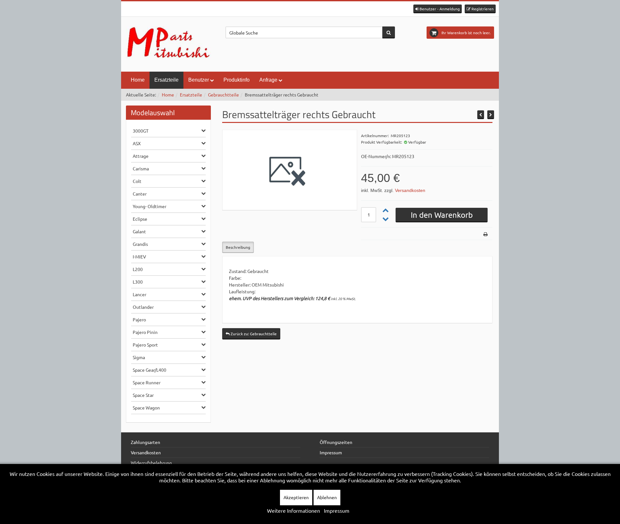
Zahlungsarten (145, 442)
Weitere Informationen (293, 510)
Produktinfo (236, 80)
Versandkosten (410, 190)
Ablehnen (327, 497)
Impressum (331, 452)
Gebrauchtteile (223, 94)
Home (138, 80)
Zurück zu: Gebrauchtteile (253, 333)
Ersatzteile (166, 80)
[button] (437, 9)
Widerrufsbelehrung (151, 463)
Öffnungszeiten (336, 442)
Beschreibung (238, 247)
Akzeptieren (296, 497)
